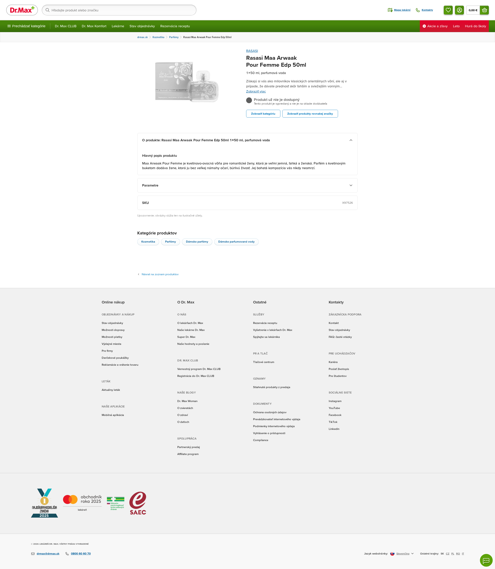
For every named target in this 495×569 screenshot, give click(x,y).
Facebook (335, 415)
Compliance (260, 440)
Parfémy (170, 241)
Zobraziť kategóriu (263, 113)
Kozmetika (148, 241)
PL (452, 553)
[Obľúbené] (448, 10)
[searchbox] (119, 10)
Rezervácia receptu (175, 26)
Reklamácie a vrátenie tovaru (120, 364)
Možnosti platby (112, 336)
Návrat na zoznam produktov (160, 274)
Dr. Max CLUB (65, 26)
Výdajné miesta (111, 343)
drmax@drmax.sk (48, 553)
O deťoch (183, 421)
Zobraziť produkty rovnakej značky (310, 113)
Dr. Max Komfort (94, 26)
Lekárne (118, 26)
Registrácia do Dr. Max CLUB (195, 375)
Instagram (335, 401)
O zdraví (182, 415)
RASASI (252, 51)
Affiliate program (188, 454)
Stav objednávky (142, 26)
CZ (447, 553)
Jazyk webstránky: (376, 553)
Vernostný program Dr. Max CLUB (199, 369)
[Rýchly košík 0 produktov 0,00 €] (484, 10)
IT (463, 553)
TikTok (333, 421)
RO (458, 553)
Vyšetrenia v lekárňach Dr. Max (272, 329)
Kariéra (333, 362)
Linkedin (334, 428)
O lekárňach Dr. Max (190, 323)
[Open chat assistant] (486, 560)
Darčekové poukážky (115, 357)
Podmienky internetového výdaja (274, 426)
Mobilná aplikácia (113, 415)
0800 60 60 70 (81, 553)
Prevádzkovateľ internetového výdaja (276, 419)
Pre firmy (107, 350)
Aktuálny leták (111, 389)
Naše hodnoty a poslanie (193, 343)
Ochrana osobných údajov (269, 412)
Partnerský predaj (188, 447)
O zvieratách (185, 408)
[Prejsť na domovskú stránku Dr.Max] (22, 10)
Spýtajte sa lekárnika (266, 336)
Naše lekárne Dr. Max (191, 329)
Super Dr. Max (186, 336)
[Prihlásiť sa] (459, 10)
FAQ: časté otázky (340, 336)
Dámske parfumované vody (236, 241)
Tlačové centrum (263, 362)
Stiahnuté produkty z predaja (271, 387)
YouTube (334, 408)
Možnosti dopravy (113, 329)
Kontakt (334, 323)
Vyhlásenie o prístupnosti (269, 433)
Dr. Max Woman (187, 401)
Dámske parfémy (197, 241)
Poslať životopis (339, 369)
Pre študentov (337, 375)
